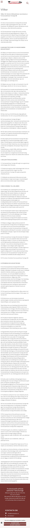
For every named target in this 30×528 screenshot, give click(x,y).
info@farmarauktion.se (13, 513)
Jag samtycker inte (15, 525)
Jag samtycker (15, 523)
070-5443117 (11, 515)
